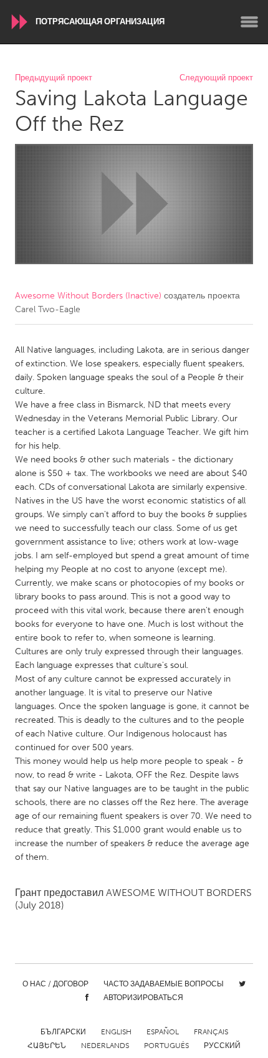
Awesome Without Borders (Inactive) (88, 295)
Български (63, 1031)
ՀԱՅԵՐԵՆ (46, 1045)
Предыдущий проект (53, 78)
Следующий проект (216, 78)
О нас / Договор (55, 983)
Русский (222, 1045)
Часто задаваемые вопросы (163, 983)
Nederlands (105, 1045)
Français (211, 1031)
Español (162, 1031)
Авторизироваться (143, 997)
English (116, 1031)
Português (166, 1045)
